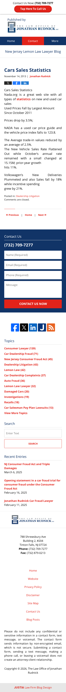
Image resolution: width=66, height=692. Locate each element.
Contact (33, 41)
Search (33, 443)
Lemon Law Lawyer (20, 386)
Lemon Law (14, 370)
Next (42, 214)
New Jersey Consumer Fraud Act (28, 359)
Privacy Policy (33, 587)
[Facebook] (15, 327)
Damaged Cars (16, 391)
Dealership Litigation (28, 196)
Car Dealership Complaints (25, 375)
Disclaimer (33, 595)
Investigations (16, 397)
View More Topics (15, 413)
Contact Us (33, 611)
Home (11, 41)
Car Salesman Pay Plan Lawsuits (28, 408)
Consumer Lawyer (20, 348)
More (55, 41)
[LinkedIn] (33, 327)
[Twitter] (24, 327)
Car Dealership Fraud (21, 354)
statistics (24, 99)
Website (33, 579)
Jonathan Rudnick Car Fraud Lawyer (28, 501)
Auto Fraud (14, 381)
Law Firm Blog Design (33, 687)
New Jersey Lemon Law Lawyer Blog (33, 25)
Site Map (33, 603)
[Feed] (51, 327)
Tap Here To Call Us (33, 9)
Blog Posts (33, 619)
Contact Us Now (33, 304)
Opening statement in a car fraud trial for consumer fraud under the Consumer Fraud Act (32, 484)
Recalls (11, 402)
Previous (12, 214)
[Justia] (42, 327)
